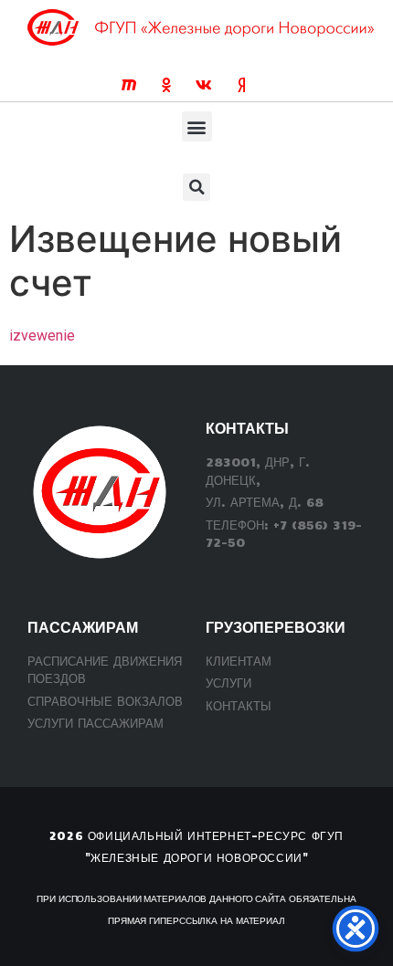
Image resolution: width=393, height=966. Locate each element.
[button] (197, 126)
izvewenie (42, 335)
